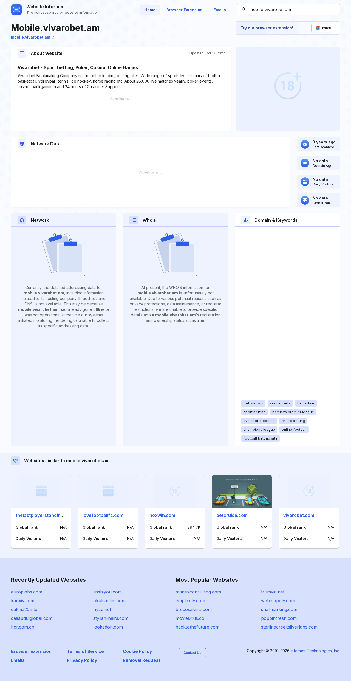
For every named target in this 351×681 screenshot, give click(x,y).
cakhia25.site (24, 609)
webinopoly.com (278, 600)
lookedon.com (108, 627)
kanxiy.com (22, 600)
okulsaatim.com (109, 600)
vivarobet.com (298, 515)
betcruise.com (232, 515)
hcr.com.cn (22, 627)
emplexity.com (190, 600)
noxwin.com (162, 515)
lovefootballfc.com (103, 515)
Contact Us (192, 653)
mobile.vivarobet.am (30, 37)
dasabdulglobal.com (31, 618)
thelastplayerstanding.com (45, 515)
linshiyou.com (107, 592)
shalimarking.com (279, 609)
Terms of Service (85, 651)
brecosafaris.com (194, 609)
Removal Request (141, 660)
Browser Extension (184, 9)
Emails (220, 9)
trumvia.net (272, 592)
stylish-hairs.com (110, 618)
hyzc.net (102, 609)
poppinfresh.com (279, 618)
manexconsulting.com (198, 592)
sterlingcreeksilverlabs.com (289, 627)
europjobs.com (26, 592)
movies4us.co (190, 618)
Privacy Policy (82, 660)
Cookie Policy (137, 651)
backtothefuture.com (197, 627)
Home (150, 9)
